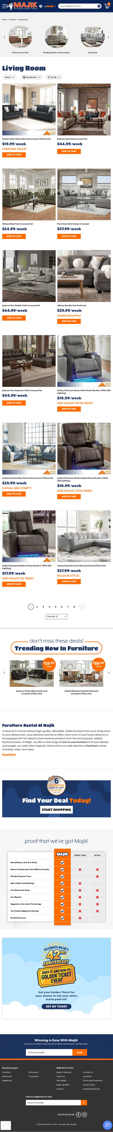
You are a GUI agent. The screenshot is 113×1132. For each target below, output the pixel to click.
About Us (60, 1076)
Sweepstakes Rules (91, 1089)
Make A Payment (64, 1072)
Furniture (12, 20)
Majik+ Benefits (62, 1085)
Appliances (7, 1081)
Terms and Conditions (93, 1081)
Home (4, 20)
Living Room (23, 20)
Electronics (33, 1072)
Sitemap (62, 1124)
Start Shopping (56, 810)
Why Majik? (61, 1081)
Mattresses (7, 1076)
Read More (9, 754)
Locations (87, 1076)
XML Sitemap (71, 1124)
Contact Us (88, 1072)
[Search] (99, 6)
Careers (59, 1089)
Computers (34, 1076)
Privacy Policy (89, 1085)
